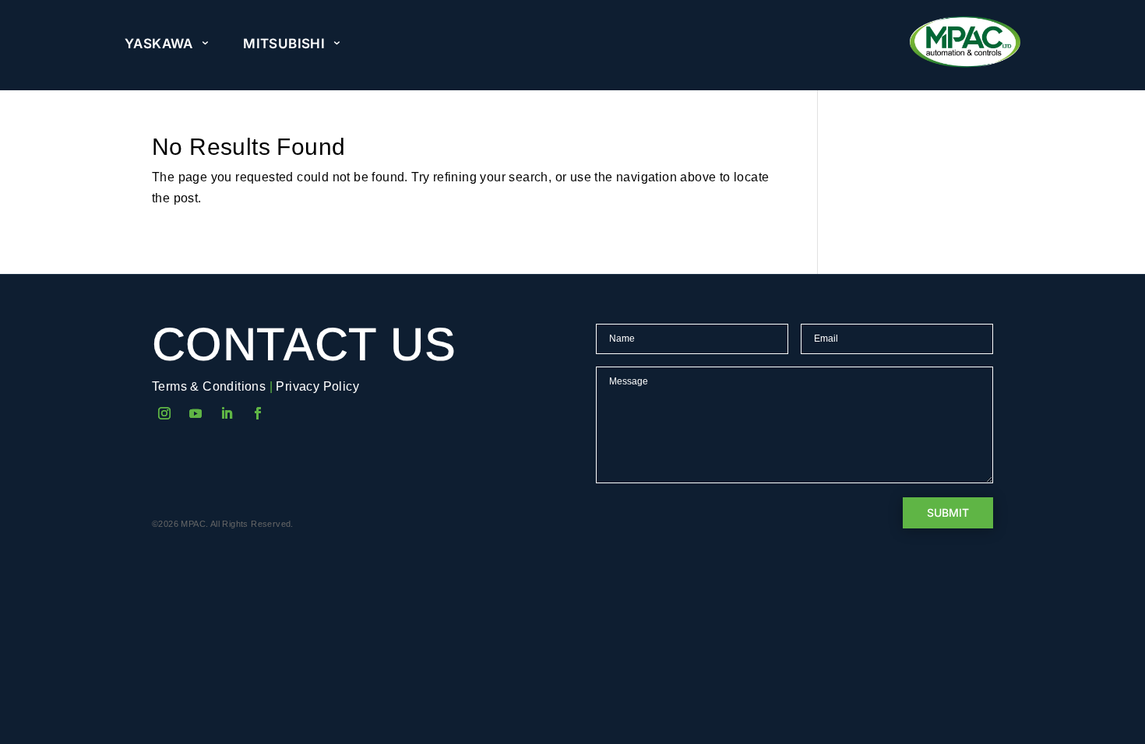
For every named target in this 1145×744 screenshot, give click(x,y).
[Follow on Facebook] (257, 413)
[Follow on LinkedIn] (226, 413)
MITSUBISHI (284, 43)
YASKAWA (159, 43)
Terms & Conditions (209, 386)
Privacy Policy (317, 386)
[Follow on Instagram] (164, 413)
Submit (948, 512)
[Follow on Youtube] (195, 413)
